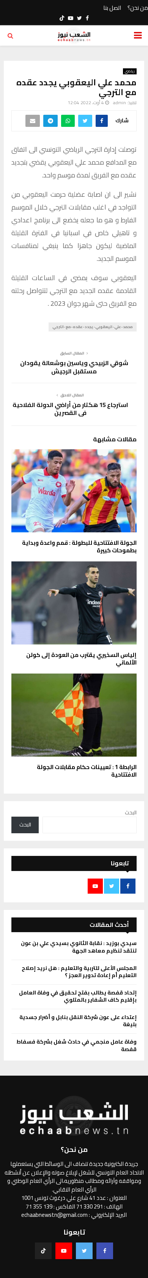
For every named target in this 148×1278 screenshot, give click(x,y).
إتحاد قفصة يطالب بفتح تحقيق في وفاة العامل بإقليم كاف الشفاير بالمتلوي (78, 996)
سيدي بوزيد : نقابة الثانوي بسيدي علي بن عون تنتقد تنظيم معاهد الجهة (79, 947)
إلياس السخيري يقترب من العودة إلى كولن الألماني (81, 658)
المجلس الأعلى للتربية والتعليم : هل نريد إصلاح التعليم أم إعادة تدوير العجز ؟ (79, 971)
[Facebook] (104, 1251)
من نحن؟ (138, 8)
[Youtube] (63, 1251)
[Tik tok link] (62, 18)
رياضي (130, 71)
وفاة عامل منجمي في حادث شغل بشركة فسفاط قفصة (76, 1045)
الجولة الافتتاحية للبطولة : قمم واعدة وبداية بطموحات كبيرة (79, 546)
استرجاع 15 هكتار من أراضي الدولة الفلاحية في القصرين (70, 408)
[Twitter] (84, 1251)
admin (119, 102)
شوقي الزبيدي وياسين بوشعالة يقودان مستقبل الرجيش (74, 366)
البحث (131, 812)
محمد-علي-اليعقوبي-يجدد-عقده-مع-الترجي (92, 326)
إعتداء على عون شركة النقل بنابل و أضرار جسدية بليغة (78, 1021)
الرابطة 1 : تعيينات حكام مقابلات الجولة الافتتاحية (87, 771)
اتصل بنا (112, 8)
